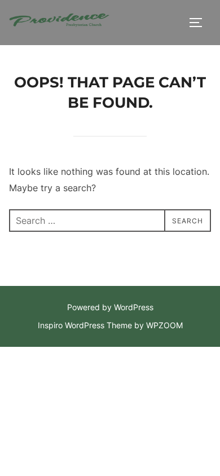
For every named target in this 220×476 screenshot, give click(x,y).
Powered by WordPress (110, 307)
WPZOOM (164, 325)
